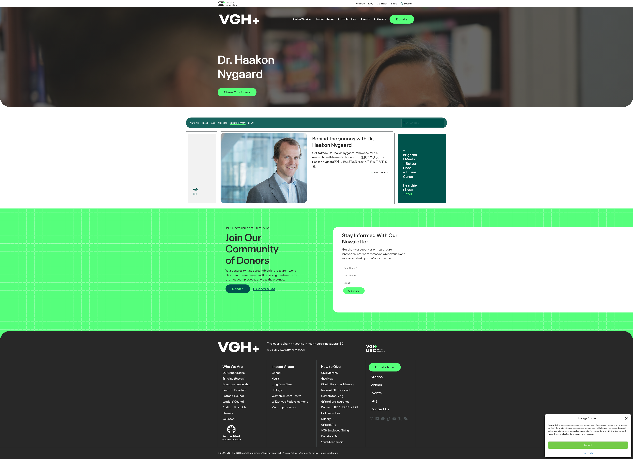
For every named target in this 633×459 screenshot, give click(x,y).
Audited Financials (234, 407)
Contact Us (380, 409)
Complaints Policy (308, 453)
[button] (626, 418)
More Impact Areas (284, 407)
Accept (588, 445)
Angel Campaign (219, 123)
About (205, 123)
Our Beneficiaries (234, 372)
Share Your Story (237, 92)
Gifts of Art (328, 424)
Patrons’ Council (233, 396)
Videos (360, 3)
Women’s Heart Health (286, 396)
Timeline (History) (234, 378)
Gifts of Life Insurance (335, 401)
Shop (394, 3)
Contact (382, 3)
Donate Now (384, 367)
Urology (277, 390)
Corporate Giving (332, 396)
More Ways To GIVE (265, 289)
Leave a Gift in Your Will (335, 390)
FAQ (370, 3)
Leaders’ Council (233, 401)
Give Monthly (329, 372)
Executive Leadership (236, 384)
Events (365, 19)
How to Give (348, 19)
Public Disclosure (329, 453)
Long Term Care (282, 384)
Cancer (276, 372)
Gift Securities (330, 413)
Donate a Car (329, 436)
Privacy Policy (588, 453)
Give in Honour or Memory (337, 384)
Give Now (327, 378)
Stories (381, 19)
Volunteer (229, 419)
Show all (194, 123)
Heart (275, 378)
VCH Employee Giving (335, 430)
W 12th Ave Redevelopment (290, 401)
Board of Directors (234, 390)
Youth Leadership (332, 442)
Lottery (326, 419)
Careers (228, 413)
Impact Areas (325, 19)
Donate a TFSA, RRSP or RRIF (339, 407)
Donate (401, 19)
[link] (307, 168)
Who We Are (303, 19)
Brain (251, 123)
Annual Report (238, 123)
